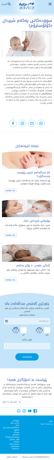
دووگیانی (15, 420)
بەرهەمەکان (15, 446)
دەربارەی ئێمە (14, 444)
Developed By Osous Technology (41, 457)
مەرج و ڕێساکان (27, 456)
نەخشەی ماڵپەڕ (12, 456)
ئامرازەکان (15, 434)
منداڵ (17, 425)
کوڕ (47, 334)
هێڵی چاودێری (14, 439)
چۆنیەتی (16, 441)
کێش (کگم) (27, 340)
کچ (23, 334)
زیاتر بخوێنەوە (10, 190)
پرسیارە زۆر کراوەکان (12, 437)
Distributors (15, 448)
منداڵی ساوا (15, 422)
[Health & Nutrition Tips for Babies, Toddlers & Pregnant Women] (27, 8)
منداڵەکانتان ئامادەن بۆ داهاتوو (11, 428)
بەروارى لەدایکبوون (27, 315)
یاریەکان (16, 432)
